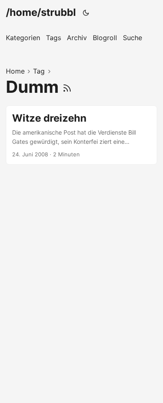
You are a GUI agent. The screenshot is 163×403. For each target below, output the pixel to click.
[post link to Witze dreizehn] (81, 135)
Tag (39, 71)
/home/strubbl (41, 12)
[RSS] (67, 87)
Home (15, 71)
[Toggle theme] (86, 12)
